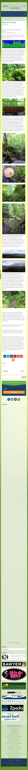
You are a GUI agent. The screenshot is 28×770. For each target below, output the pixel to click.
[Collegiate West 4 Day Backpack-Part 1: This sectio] (14, 630)
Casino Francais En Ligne (14, 749)
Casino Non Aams (14, 745)
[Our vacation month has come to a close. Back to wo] (14, 582)
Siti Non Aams (14, 730)
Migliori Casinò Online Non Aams (14, 753)
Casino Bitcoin (14, 729)
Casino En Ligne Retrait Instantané (14, 736)
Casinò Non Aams (14, 732)
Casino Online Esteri (14, 733)
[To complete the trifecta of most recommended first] (14, 512)
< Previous (5, 371)
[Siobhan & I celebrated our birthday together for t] (14, 559)
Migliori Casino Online (14, 735)
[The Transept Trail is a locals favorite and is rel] (14, 464)
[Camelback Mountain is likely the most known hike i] (14, 441)
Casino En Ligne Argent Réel (14, 739)
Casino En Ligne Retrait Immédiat (14, 747)
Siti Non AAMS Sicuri (14, 740)
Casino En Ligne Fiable (14, 750)
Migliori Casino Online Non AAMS (14, 743)
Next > (22, 371)
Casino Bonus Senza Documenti (14, 728)
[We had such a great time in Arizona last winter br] (14, 535)
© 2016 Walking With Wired (9, 763)
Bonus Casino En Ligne (14, 737)
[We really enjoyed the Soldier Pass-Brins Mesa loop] (14, 488)
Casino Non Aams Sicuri (14, 742)
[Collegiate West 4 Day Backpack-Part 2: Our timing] (14, 606)
